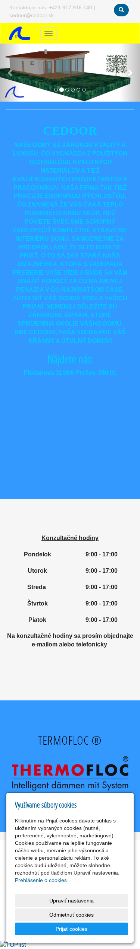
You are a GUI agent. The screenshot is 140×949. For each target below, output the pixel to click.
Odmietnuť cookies (71, 915)
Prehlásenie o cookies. (41, 880)
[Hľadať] (121, 10)
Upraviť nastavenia (71, 901)
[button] (10, 73)
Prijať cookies (71, 929)
